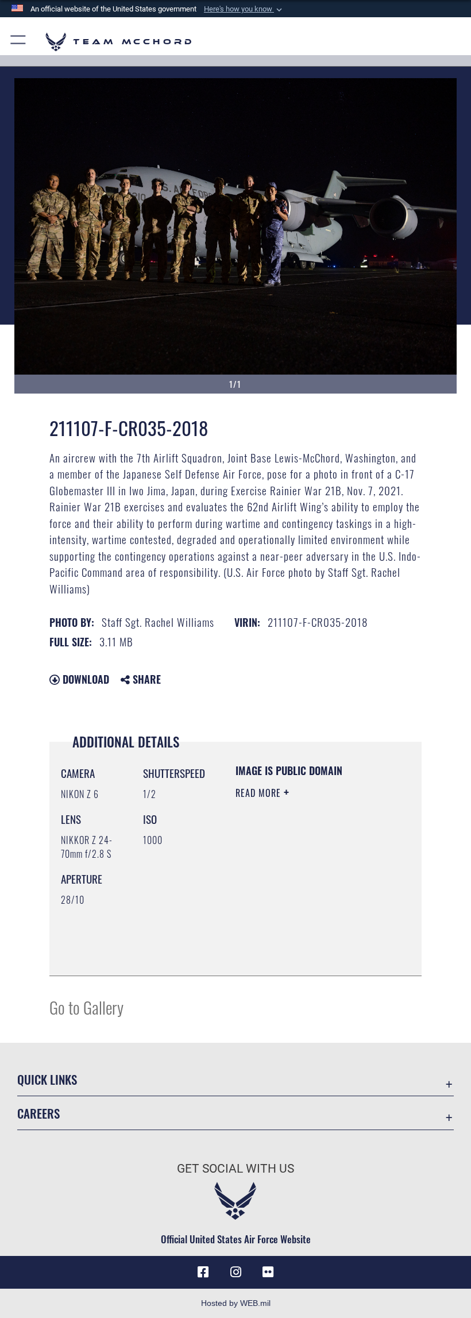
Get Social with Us (235, 1169)
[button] (244, 9)
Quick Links (47, 1079)
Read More (259, 793)
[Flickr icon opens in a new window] (267, 1272)
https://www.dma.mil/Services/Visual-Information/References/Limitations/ (305, 938)
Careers (38, 1113)
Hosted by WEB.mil (236, 1303)
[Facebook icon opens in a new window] (203, 1272)
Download (84, 679)
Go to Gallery (86, 1007)
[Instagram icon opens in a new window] (235, 1272)
